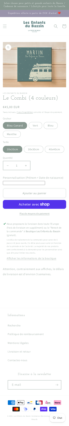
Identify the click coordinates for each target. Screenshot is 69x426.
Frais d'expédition (25, 112)
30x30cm (33, 149)
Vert (35, 125)
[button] (5, 26)
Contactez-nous (17, 360)
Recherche (14, 325)
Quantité (7, 157)
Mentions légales (18, 343)
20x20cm (12, 149)
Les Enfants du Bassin (22, 416)
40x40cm (54, 149)
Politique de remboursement (26, 334)
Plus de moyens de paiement (35, 213)
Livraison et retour (19, 351)
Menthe (12, 134)
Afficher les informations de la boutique (31, 258)
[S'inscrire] (57, 385)
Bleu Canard (15, 125)
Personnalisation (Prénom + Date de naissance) (33, 177)
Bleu (51, 125)
